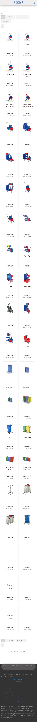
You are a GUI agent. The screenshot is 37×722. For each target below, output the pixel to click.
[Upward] (32, 719)
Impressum (6, 685)
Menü (2, 2)
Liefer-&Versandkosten (9, 692)
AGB (4, 694)
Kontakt (5, 687)
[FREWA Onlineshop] (18, 2)
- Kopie (27, 44)
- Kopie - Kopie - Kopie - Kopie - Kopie (27, 105)
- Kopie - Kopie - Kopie (27, 75)
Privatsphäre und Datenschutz (11, 696)
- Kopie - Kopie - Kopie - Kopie (10, 105)
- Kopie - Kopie (10, 74)
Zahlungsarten (7, 690)
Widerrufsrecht (7, 689)
